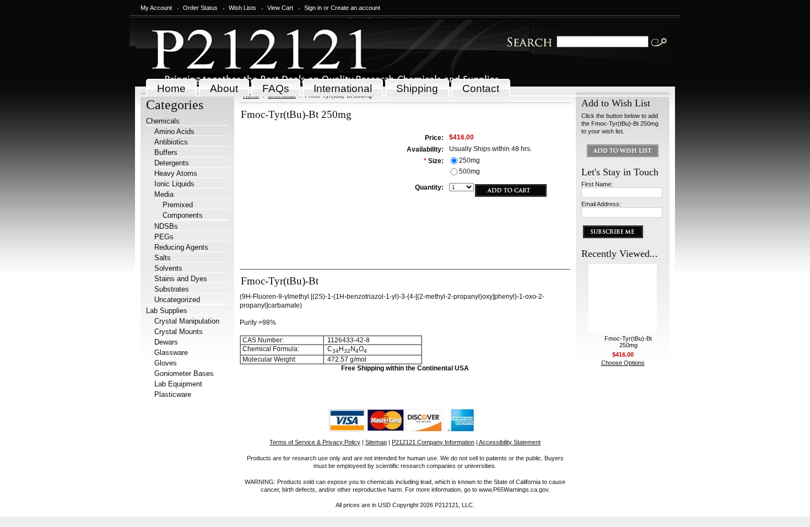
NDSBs (166, 226)
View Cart (280, 7)
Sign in (313, 7)
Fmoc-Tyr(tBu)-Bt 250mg (628, 341)
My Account (156, 7)
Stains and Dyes (180, 279)
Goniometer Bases (184, 373)
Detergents (171, 163)
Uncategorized (177, 299)
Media (164, 194)
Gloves (165, 363)
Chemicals (163, 121)
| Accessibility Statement (508, 442)
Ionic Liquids (174, 184)
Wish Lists (242, 7)
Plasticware (172, 394)
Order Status (200, 7)
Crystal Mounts (178, 331)
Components (183, 215)
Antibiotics (171, 142)
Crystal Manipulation (186, 321)
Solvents (168, 268)
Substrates (171, 289)
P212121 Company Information (433, 442)
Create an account (355, 7)
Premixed (178, 205)
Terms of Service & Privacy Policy (314, 442)
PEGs (164, 237)
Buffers (165, 152)
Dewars (166, 342)
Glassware (171, 352)
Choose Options (623, 362)
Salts (162, 258)
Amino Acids (174, 131)
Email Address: (601, 204)
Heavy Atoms (175, 173)
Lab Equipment (178, 384)
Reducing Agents (181, 247)
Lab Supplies (166, 310)
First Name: (597, 184)
